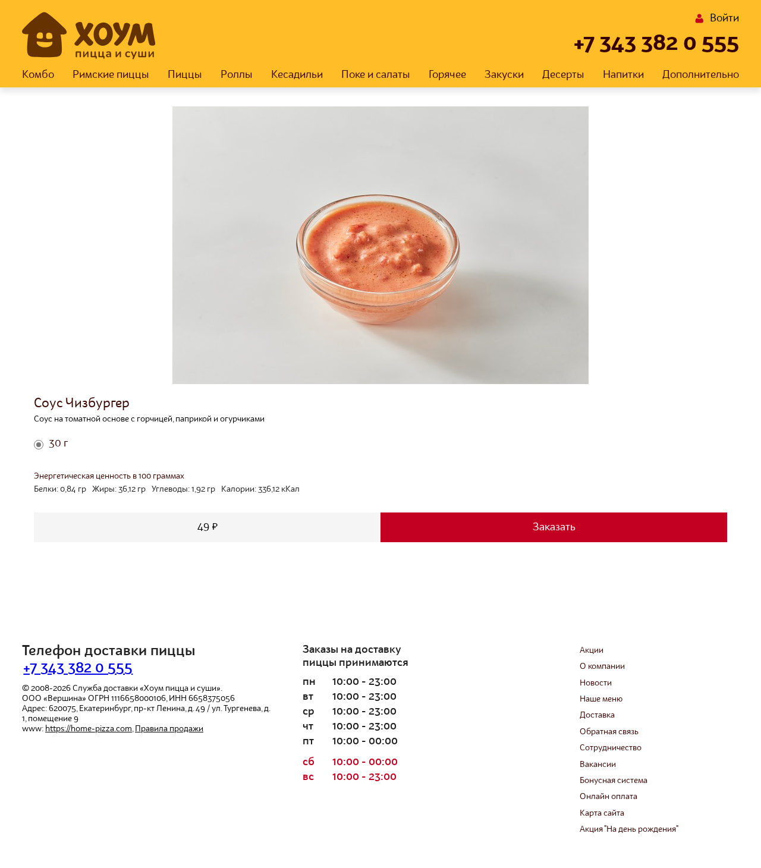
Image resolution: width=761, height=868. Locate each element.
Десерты (563, 75)
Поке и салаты (375, 75)
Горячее (447, 75)
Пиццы (185, 75)
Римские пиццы (111, 75)
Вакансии (598, 764)
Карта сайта (602, 813)
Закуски (504, 75)
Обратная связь (609, 732)
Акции (591, 650)
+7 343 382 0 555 (656, 44)
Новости (596, 683)
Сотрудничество (610, 748)
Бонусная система (613, 780)
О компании (602, 666)
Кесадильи (297, 75)
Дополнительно (700, 75)
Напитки (623, 75)
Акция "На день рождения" (629, 829)
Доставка (597, 715)
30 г (58, 443)
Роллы (237, 75)
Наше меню (601, 699)
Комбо (38, 75)
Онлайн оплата (608, 796)
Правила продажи (169, 729)
